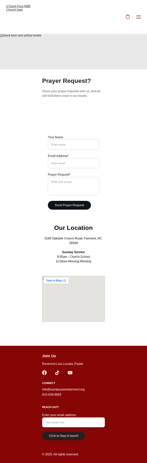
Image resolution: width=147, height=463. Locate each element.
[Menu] (138, 17)
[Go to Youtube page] (70, 372)
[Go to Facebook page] (44, 372)
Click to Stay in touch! (63, 435)
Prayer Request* (59, 174)
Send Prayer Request (69, 205)
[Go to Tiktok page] (57, 372)
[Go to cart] (127, 17)
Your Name (55, 137)
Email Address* (58, 156)
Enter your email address (59, 415)
